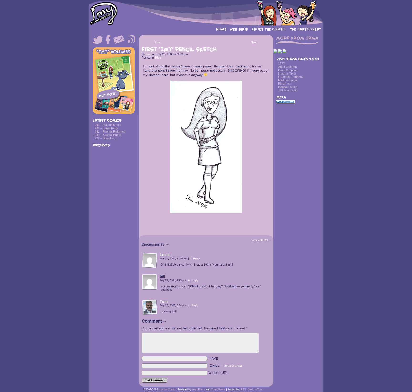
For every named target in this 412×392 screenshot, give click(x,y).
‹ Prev (156, 42)
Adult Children (287, 67)
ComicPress (218, 389)
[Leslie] (149, 267)
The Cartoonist (305, 29)
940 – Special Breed (108, 135)
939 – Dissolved (105, 138)
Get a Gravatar (233, 365)
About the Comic (269, 29)
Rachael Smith (287, 87)
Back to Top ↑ (256, 389)
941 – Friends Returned (110, 131)
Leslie (165, 255)
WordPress (198, 389)
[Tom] (149, 314)
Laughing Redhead (291, 77)
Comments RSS (260, 240)
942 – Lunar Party (106, 128)
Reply (196, 258)
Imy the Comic (206, 13)
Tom (164, 302)
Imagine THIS (287, 73)
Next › (255, 42)
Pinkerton (284, 83)
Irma (148, 54)
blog (158, 57)
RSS (243, 389)
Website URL (218, 373)
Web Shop (239, 29)
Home (221, 29)
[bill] (149, 282)
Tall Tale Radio (288, 90)
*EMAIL (225, 365)
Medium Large (287, 80)
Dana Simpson (288, 70)
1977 (281, 63)
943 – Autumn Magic (108, 125)
